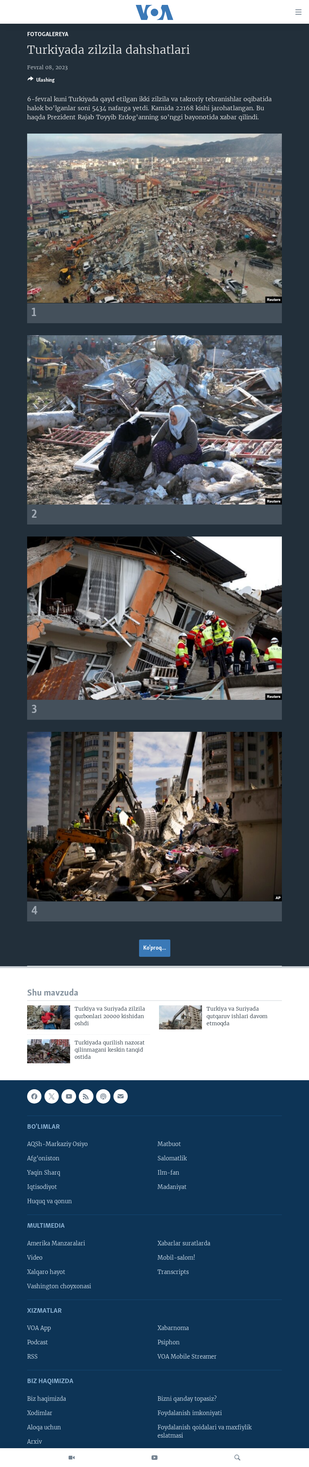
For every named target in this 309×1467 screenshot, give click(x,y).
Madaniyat (172, 1187)
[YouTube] (154, 1457)
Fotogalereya (47, 34)
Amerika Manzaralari (56, 1243)
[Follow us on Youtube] (68, 1096)
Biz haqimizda (46, 1398)
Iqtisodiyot (42, 1187)
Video (35, 1257)
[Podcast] (103, 1096)
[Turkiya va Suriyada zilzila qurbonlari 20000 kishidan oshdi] (48, 1017)
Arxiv (34, 1441)
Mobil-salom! (176, 1257)
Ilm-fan (168, 1172)
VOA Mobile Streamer (187, 1356)
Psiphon (169, 1342)
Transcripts (173, 1271)
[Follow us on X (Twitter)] (51, 1096)
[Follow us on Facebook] (34, 1096)
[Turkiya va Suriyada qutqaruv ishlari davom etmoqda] (180, 1017)
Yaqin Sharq (43, 1172)
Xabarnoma (173, 1328)
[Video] (71, 1457)
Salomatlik (172, 1158)
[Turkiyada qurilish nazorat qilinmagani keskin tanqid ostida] (48, 1051)
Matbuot (169, 1144)
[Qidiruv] (237, 1457)
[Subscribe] (120, 1096)
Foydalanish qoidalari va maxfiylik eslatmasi (205, 1431)
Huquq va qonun (49, 1201)
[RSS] (86, 1096)
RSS (32, 1356)
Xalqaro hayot (46, 1271)
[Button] (41, 81)
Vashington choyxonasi (59, 1286)
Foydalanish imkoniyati (190, 1412)
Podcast (37, 1342)
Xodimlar (39, 1412)
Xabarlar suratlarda (184, 1243)
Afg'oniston (43, 1158)
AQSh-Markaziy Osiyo (57, 1144)
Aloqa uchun (44, 1427)
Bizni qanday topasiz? (187, 1398)
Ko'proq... (154, 948)
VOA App (39, 1328)
